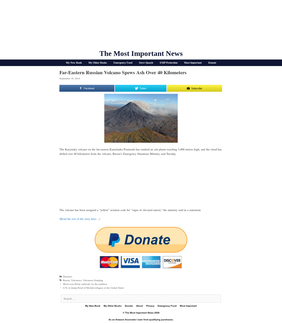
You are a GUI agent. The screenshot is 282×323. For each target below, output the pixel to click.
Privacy (150, 306)
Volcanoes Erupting (93, 280)
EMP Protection (169, 62)
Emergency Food (122, 62)
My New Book (74, 62)
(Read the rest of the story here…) (79, 219)
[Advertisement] (141, 26)
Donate (212, 62)
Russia (66, 280)
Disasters (67, 276)
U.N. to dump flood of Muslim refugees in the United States (93, 287)
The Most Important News (141, 53)
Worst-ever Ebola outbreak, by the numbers (85, 284)
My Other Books (97, 62)
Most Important (193, 62)
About (139, 306)
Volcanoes (76, 280)
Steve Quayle (146, 62)
